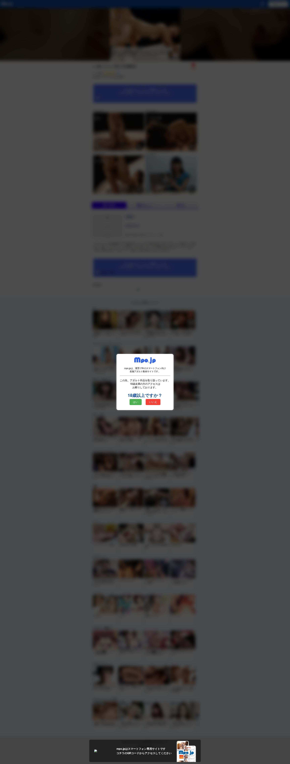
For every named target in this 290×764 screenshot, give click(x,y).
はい (135, 402)
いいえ (153, 402)
